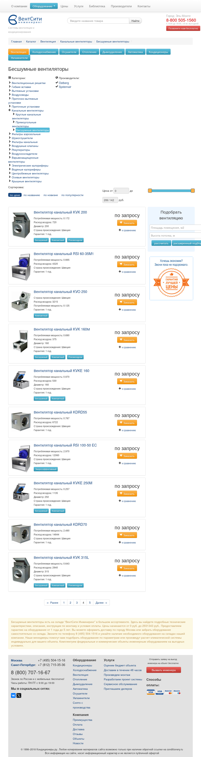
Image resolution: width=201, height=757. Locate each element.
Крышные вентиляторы (27, 181)
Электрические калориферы (30, 165)
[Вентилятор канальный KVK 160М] (21, 341)
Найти (135, 21)
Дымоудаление (112, 52)
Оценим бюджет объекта (120, 665)
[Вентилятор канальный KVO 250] (21, 301)
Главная (16, 41)
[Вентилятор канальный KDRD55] (21, 421)
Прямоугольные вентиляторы (24, 124)
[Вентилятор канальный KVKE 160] (21, 380)
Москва (16, 660)
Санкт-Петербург (23, 665)
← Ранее (52, 602)
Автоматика (135, 52)
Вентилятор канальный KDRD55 (60, 411)
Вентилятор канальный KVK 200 (60, 212)
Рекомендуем (75, 240)
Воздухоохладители (24, 154)
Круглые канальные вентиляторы (26, 116)
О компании (19, 6)
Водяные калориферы (26, 169)
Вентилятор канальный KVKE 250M (63, 482)
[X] (18, 695)
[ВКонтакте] (13, 695)
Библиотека (97, 6)
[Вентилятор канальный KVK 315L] (21, 570)
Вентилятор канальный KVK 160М (62, 329)
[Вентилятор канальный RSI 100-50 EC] (21, 458)
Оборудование (43, 6)
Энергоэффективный (45, 469)
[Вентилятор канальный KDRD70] (21, 534)
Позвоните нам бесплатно (183, 28)
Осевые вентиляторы (25, 177)
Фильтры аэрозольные (26, 134)
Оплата (77, 724)
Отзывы (78, 734)
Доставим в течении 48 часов (123, 670)
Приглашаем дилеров (118, 689)
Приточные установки (26, 106)
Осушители (69, 52)
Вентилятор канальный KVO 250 (60, 291)
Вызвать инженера (164, 670)
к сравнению (128, 230)
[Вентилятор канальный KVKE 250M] (21, 492)
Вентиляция (48, 41)
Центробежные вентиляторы (30, 173)
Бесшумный (41, 240)
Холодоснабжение (44, 52)
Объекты (78, 738)
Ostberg (64, 83)
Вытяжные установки (25, 91)
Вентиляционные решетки (29, 83)
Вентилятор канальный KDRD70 (60, 524)
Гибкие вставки (21, 87)
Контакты (144, 6)
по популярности (72, 195)
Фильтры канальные (25, 142)
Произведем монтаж (117, 675)
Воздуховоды (20, 95)
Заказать (128, 223)
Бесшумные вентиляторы (112, 41)
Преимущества (82, 720)
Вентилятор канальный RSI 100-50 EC (65, 445)
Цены (64, 6)
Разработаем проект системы (123, 679)
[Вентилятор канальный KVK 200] (21, 225)
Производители (121, 6)
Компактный (58, 240)
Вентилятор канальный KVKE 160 (61, 370)
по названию (32, 195)
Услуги (78, 6)
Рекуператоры (21, 150)
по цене (15, 195)
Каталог (31, 41)
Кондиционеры (158, 52)
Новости (78, 743)
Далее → (101, 602)
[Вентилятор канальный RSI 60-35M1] (21, 267)
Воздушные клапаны (25, 146)
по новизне (51, 195)
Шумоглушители (22, 138)
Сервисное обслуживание (120, 684)
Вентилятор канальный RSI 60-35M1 (64, 253)
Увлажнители (19, 58)
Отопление (89, 52)
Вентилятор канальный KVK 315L (61, 557)
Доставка (78, 729)
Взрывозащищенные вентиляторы (23, 159)
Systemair (65, 87)
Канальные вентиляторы (76, 41)
